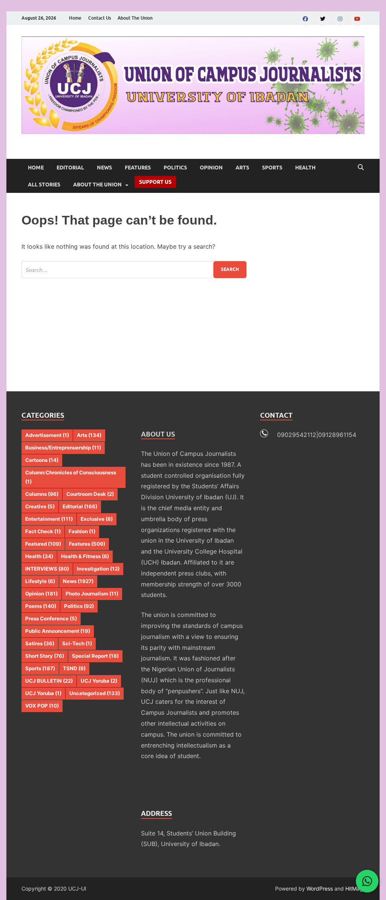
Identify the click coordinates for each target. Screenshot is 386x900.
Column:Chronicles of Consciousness (70, 477)
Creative (40, 506)
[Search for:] (134, 269)
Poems (40, 606)
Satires (39, 643)
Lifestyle (40, 581)
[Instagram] (340, 18)
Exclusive (97, 519)
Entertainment (49, 519)
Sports (272, 168)
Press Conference (51, 618)
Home (75, 18)
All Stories (44, 185)
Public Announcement (57, 631)
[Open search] (360, 167)
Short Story (44, 656)
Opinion (211, 168)
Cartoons (41, 460)
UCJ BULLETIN (49, 681)
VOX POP (42, 706)
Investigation (98, 569)
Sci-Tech (77, 643)
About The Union (135, 18)
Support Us (155, 182)
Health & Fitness (85, 556)
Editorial (70, 168)
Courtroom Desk (90, 494)
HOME (36, 168)
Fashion (82, 531)
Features (138, 168)
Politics (175, 168)
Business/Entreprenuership (63, 448)
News (104, 168)
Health (305, 168)
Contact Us (99, 18)
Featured (43, 544)
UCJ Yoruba (99, 681)
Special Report (95, 656)
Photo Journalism (92, 594)
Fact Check (43, 531)
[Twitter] (323, 18)
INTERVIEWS (47, 569)
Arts (242, 168)
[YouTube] (357, 18)
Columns (41, 494)
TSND (74, 668)
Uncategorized (94, 693)
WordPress (319, 888)
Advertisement (47, 435)
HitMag (354, 888)
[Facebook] (305, 18)
